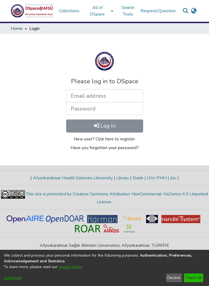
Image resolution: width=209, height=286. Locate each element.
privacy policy (70, 266)
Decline (173, 277)
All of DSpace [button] (97, 11)
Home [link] (17, 29)
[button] (32, 11)
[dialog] (104, 268)
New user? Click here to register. (105, 139)
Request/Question (158, 11)
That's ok (193, 277)
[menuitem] (99, 11)
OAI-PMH (157, 178)
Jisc (173, 178)
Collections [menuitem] (69, 11)
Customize (12, 277)
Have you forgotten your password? (104, 148)
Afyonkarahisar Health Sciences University (73, 178)
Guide (138, 178)
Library (122, 178)
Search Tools (127, 11)
